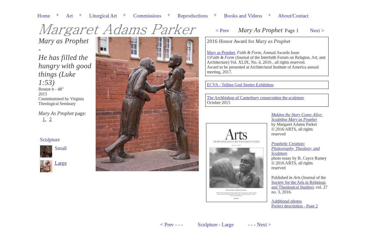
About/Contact (293, 16)
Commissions (147, 16)
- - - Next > (259, 224)
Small (61, 148)
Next (315, 30)
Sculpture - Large (215, 224)
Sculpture (50, 139)
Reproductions (193, 16)
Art (69, 16)
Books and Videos (243, 16)
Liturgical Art (103, 16)
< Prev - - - (171, 224)
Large (61, 163)
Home (43, 16)
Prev (224, 30)
